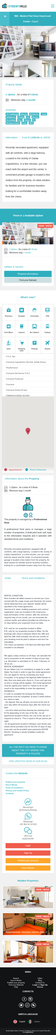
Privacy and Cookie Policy (17, 790)
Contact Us (40, 983)
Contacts (10, 793)
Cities (40, 978)
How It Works (11, 785)
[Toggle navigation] (52, 6)
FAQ (16, 987)
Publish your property (15, 782)
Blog (40, 980)
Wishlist (40, 987)
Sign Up (28, 853)
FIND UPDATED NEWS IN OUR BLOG (28, 761)
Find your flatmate (28, 280)
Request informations (28, 274)
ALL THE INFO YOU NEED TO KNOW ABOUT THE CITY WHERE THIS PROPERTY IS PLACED (28, 750)
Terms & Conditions (14, 788)
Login (28, 845)
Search (16, 978)
